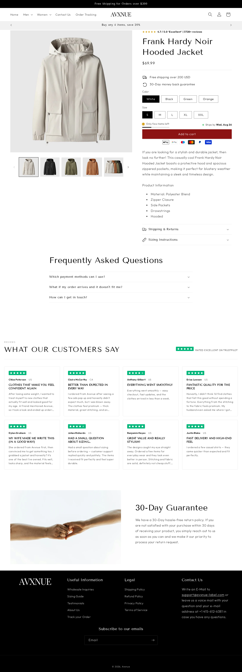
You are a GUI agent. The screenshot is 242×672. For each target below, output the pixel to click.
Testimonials (75, 603)
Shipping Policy (135, 589)
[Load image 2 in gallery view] (50, 167)
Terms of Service (136, 610)
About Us (73, 610)
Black (169, 99)
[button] (28, 14)
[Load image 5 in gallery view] (113, 167)
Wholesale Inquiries (80, 589)
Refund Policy (134, 596)
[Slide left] (14, 167)
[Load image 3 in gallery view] (71, 167)
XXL (201, 115)
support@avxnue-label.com (203, 595)
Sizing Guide (75, 596)
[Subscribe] (152, 640)
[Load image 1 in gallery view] (28, 167)
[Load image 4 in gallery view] (92, 167)
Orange (208, 99)
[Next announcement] (231, 25)
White (151, 99)
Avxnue (126, 666)
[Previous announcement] (11, 25)
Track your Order (79, 617)
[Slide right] (128, 167)
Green (188, 99)
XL (186, 115)
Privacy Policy (134, 603)
